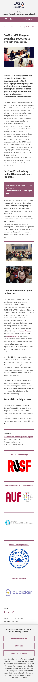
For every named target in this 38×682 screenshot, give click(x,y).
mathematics (16, 191)
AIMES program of (13, 336)
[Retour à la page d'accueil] (19, 5)
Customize (19, 646)
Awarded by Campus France (19, 545)
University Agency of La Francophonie (19, 486)
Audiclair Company (19, 578)
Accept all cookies (19, 638)
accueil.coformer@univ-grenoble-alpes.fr (18, 437)
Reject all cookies (19, 653)
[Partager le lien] (13, 612)
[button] (11, 19)
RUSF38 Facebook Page (19, 455)
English (24, 191)
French (8, 191)
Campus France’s (25, 331)
